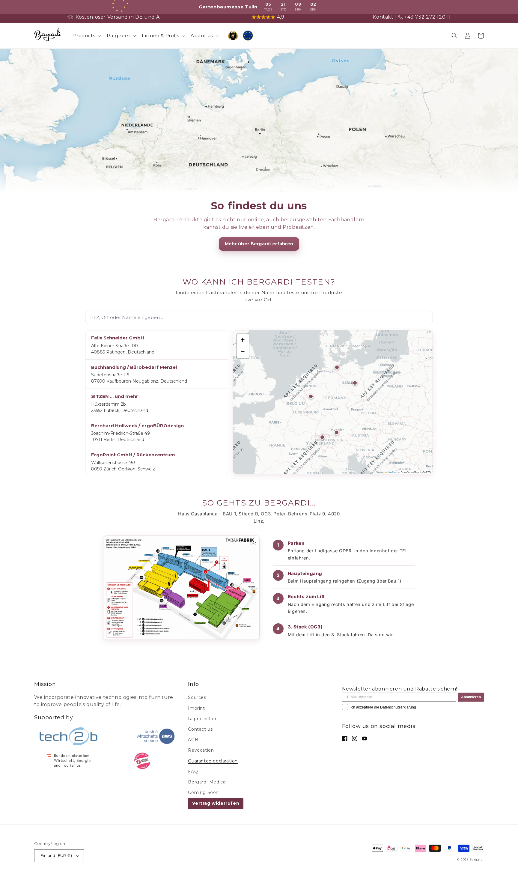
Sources (197, 697)
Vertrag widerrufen (215, 803)
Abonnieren (471, 697)
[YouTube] (364, 738)
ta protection (203, 718)
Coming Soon (203, 792)
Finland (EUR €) (56, 855)
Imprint (196, 708)
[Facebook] (344, 738)
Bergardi (476, 859)
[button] (86, 35)
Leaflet (391, 472)
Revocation (201, 750)
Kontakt (383, 17)
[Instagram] (354, 738)
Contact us (200, 729)
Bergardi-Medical (207, 782)
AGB (193, 739)
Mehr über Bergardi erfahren (259, 243)
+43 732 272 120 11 (427, 17)
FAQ (193, 771)
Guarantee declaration (213, 761)
